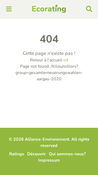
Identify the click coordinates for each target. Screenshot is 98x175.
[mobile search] (89, 9)
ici (65, 60)
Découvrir (36, 154)
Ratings (16, 154)
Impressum (49, 160)
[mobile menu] (9, 9)
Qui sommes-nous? (67, 154)
